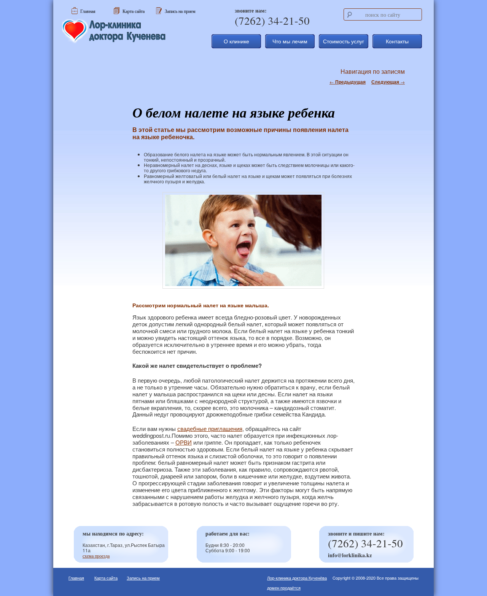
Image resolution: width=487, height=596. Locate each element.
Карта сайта (106, 578)
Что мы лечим (289, 41)
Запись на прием (143, 578)
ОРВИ (183, 442)
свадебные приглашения (209, 428)
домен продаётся (284, 588)
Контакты (397, 41)
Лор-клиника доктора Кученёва (297, 578)
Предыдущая (347, 81)
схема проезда (96, 556)
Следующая (388, 81)
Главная (76, 578)
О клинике (236, 41)
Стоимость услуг (343, 41)
